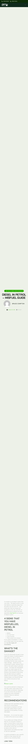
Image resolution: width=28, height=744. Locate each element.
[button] (25, 5)
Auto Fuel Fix (13, 613)
